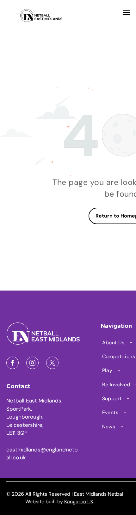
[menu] (126, 12)
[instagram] (32, 364)
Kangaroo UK (78, 501)
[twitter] (52, 364)
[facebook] (12, 364)
